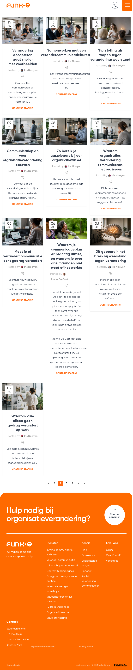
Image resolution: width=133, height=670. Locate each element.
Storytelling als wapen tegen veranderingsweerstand (110, 55)
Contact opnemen (114, 516)
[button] (127, 5)
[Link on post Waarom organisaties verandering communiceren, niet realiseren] (110, 131)
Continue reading (22, 108)
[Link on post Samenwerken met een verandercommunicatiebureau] (66, 30)
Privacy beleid (86, 646)
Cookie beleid (13, 665)
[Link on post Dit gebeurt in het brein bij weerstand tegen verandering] (110, 231)
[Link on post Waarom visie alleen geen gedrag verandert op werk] (22, 396)
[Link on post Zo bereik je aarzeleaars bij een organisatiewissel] (66, 131)
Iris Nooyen (30, 70)
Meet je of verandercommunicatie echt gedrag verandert (22, 256)
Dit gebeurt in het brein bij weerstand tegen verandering (110, 256)
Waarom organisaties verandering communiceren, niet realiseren (110, 160)
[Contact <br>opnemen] (115, 511)
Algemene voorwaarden (42, 646)
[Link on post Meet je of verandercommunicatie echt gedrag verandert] (22, 231)
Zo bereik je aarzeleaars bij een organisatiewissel (66, 155)
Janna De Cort (59, 279)
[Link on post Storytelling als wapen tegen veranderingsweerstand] (110, 30)
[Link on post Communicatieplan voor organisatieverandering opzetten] (22, 131)
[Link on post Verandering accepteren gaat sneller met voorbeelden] (22, 30)
